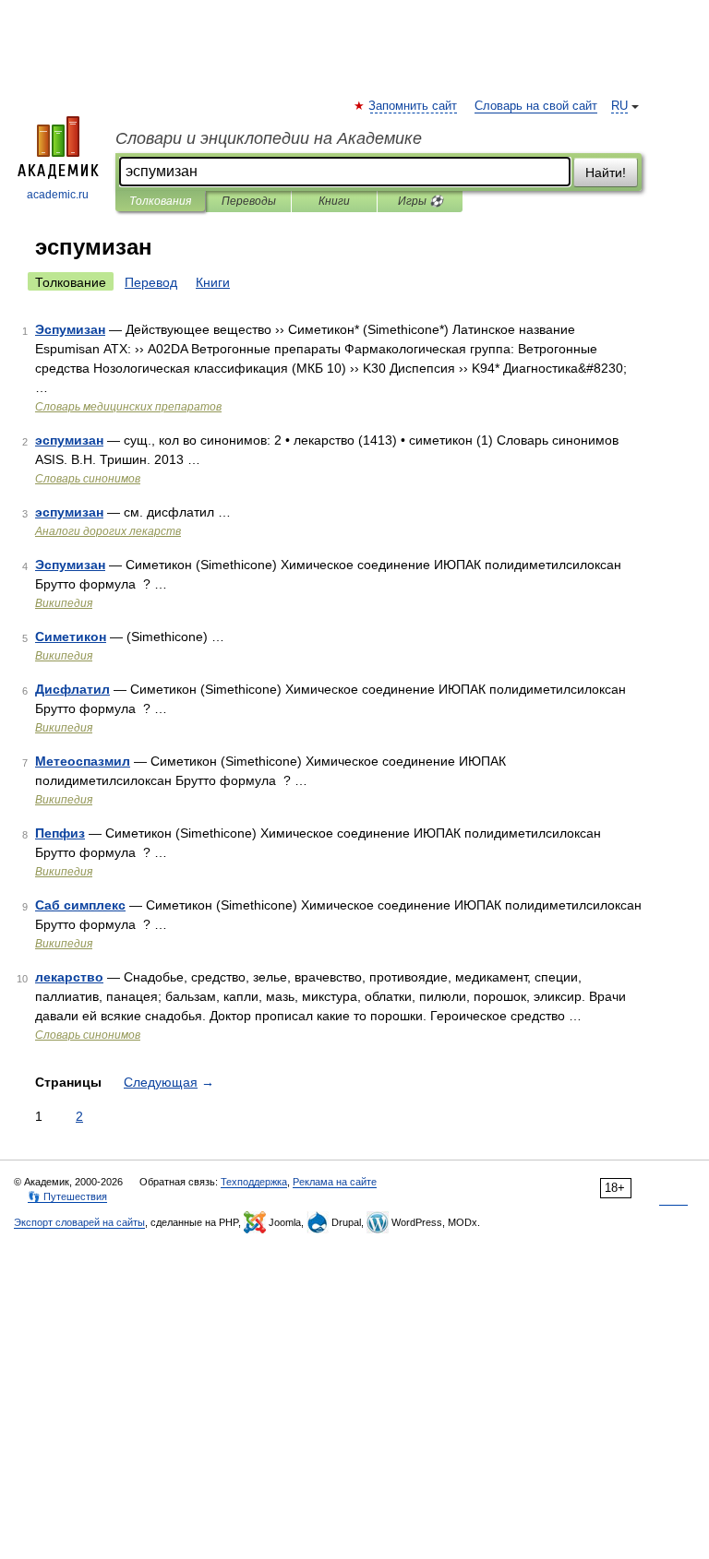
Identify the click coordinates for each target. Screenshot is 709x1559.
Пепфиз (60, 833)
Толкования (160, 201)
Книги (334, 201)
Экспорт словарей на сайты (79, 1222)
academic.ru (58, 194)
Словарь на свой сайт (536, 106)
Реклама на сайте (335, 1181)
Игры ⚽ (420, 201)
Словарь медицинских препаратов (128, 406)
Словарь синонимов (87, 478)
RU (619, 106)
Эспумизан (70, 329)
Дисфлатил (72, 689)
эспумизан (69, 440)
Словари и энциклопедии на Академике (268, 138)
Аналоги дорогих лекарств (108, 531)
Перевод (151, 282)
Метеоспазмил (82, 761)
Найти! (605, 172)
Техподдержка (254, 1181)
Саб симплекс (80, 905)
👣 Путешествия (67, 1196)
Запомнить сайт (413, 106)
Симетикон (70, 636)
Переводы (249, 201)
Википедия (63, 603)
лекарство (69, 977)
